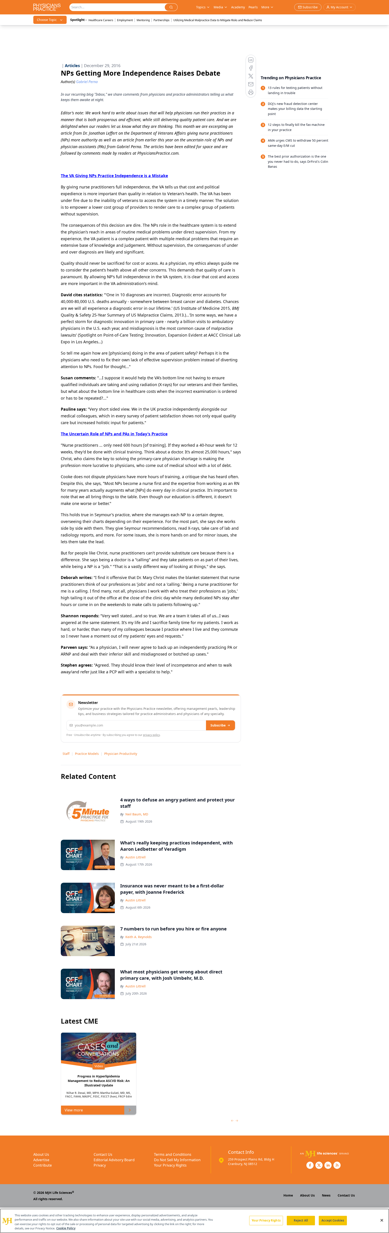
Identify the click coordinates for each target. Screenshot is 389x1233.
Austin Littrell (135, 857)
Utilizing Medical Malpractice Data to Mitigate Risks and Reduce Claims (217, 20)
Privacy (100, 1165)
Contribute (42, 1165)
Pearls (253, 7)
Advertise (41, 1159)
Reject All (301, 1220)
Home (288, 1195)
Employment (125, 20)
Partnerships (162, 20)
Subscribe (218, 725)
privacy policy (151, 735)
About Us (41, 1154)
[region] (194, 1221)
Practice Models (87, 753)
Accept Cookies (332, 1220)
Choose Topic (47, 20)
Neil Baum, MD (136, 814)
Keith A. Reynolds (138, 937)
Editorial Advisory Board (114, 1159)
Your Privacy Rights (170, 1165)
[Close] (382, 1220)
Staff (66, 753)
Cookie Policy (65, 1228)
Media (218, 7)
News (326, 1195)
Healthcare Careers (100, 20)
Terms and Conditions (172, 1154)
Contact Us (103, 1154)
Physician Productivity (120, 753)
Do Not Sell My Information (177, 1159)
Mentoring (143, 20)
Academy (238, 7)
